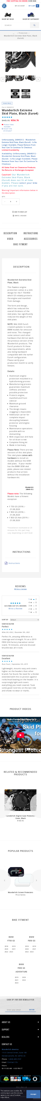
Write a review (20, 589)
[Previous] (3, 79)
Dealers (5, 1037)
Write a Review (15, 608)
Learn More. (5, 1097)
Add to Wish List (20, 212)
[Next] (38, 79)
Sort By (5, 620)
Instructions (14, 563)
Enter (32, 1010)
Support (5, 1029)
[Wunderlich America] (4, 5)
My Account (20, 6)
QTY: (3, 197)
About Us (6, 1022)
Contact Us (12, 1062)
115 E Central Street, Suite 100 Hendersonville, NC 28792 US (14, 1052)
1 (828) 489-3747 (14, 1059)
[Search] (34, 25)
